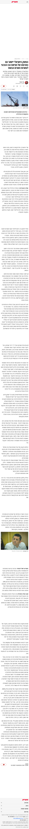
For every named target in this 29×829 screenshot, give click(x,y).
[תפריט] (28, 2)
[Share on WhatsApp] (17, 86)
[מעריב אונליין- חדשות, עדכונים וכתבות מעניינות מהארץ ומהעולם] (14, 1)
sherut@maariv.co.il (18, 818)
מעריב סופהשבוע (20, 765)
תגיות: (26, 764)
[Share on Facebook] (24, 86)
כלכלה (23, 58)
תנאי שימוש (25, 827)
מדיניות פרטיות (19, 827)
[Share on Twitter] (20, 86)
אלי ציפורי (21, 82)
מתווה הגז (13, 765)
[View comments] (3, 86)
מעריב (27, 58)
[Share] (27, 86)
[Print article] (14, 86)
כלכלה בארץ (17, 58)
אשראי (26, 765)
